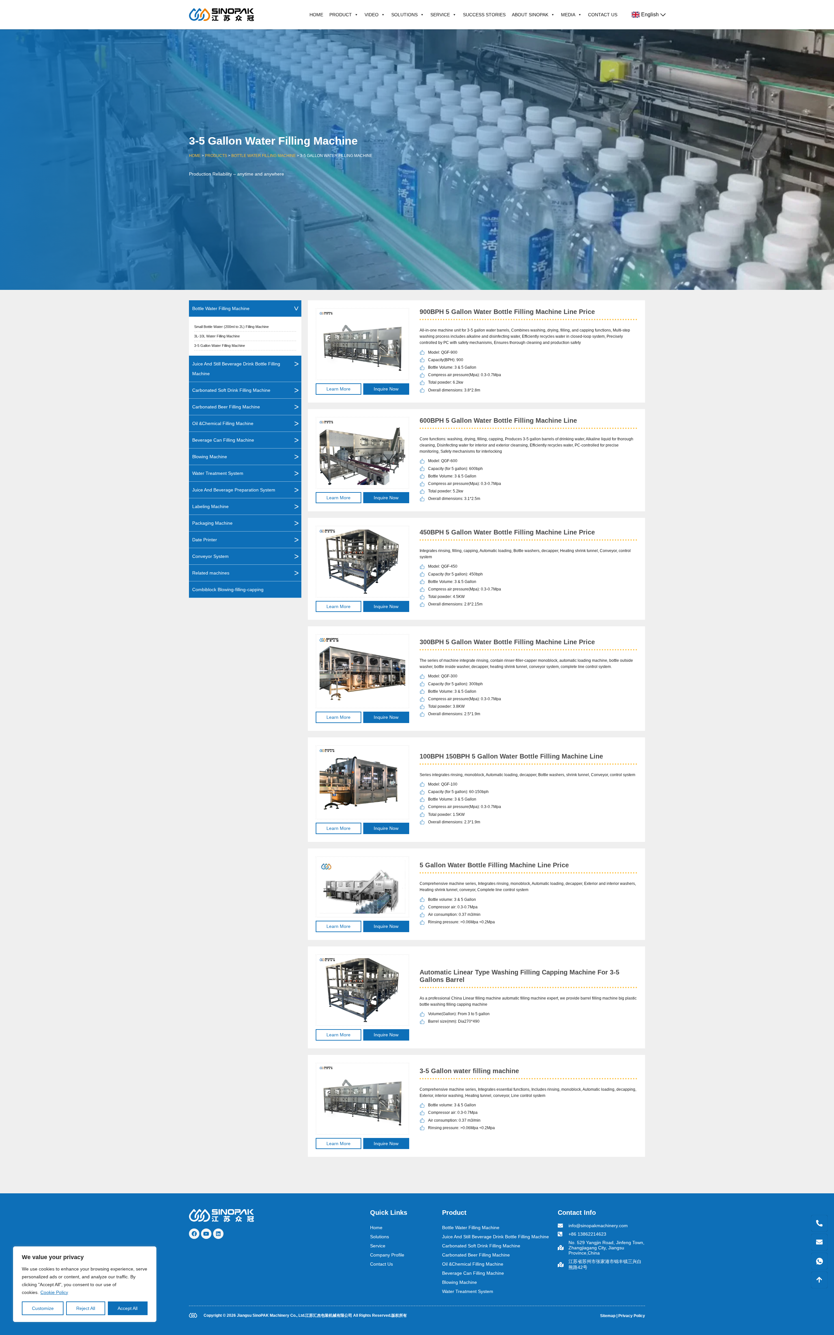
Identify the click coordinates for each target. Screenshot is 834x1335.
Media (568, 14)
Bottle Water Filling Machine (263, 155)
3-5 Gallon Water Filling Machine (219, 346)
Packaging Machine (212, 523)
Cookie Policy (54, 1292)
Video (372, 14)
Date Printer (204, 539)
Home (316, 14)
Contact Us (602, 14)
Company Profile (387, 1254)
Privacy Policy (631, 1316)
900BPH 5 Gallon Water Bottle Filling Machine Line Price (507, 311)
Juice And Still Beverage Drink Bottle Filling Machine (236, 368)
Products (216, 155)
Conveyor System (210, 556)
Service (440, 14)
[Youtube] (206, 1233)
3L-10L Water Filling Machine (217, 336)
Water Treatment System (217, 473)
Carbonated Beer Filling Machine (226, 406)
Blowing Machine (209, 456)
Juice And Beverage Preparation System (233, 489)
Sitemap (607, 1316)
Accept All (127, 1308)
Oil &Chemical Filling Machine (222, 423)
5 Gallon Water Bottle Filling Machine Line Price (494, 865)
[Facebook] (194, 1233)
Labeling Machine (210, 506)
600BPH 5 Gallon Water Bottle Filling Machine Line (498, 420)
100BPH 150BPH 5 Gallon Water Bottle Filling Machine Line (511, 756)
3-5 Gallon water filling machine (469, 1070)
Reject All (85, 1308)
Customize (43, 1308)
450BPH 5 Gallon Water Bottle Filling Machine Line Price (507, 532)
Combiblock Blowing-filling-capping (228, 589)
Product (340, 14)
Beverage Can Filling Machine (223, 440)
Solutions (404, 14)
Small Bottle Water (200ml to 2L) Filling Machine (231, 327)
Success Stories (484, 14)
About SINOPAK (530, 14)
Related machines (210, 572)
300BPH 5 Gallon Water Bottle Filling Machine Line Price (507, 642)
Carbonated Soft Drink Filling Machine (231, 390)
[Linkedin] (218, 1233)
